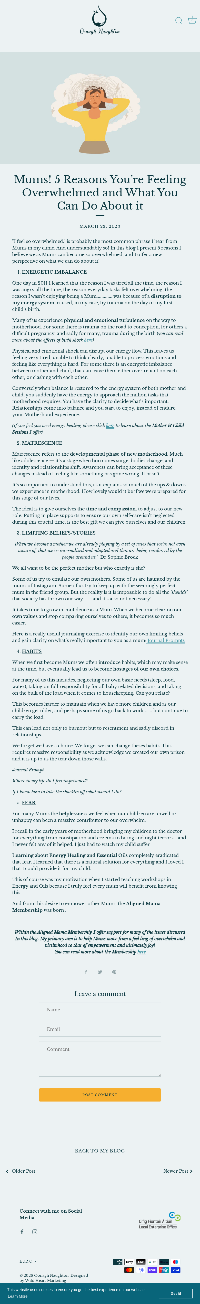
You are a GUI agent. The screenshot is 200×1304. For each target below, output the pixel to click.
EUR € (26, 1261)
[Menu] (8, 20)
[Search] (178, 20)
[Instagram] (34, 1231)
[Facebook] (22, 1231)
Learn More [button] (18, 1296)
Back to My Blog (100, 1151)
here (142, 952)
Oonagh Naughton (51, 1275)
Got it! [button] (176, 1293)
